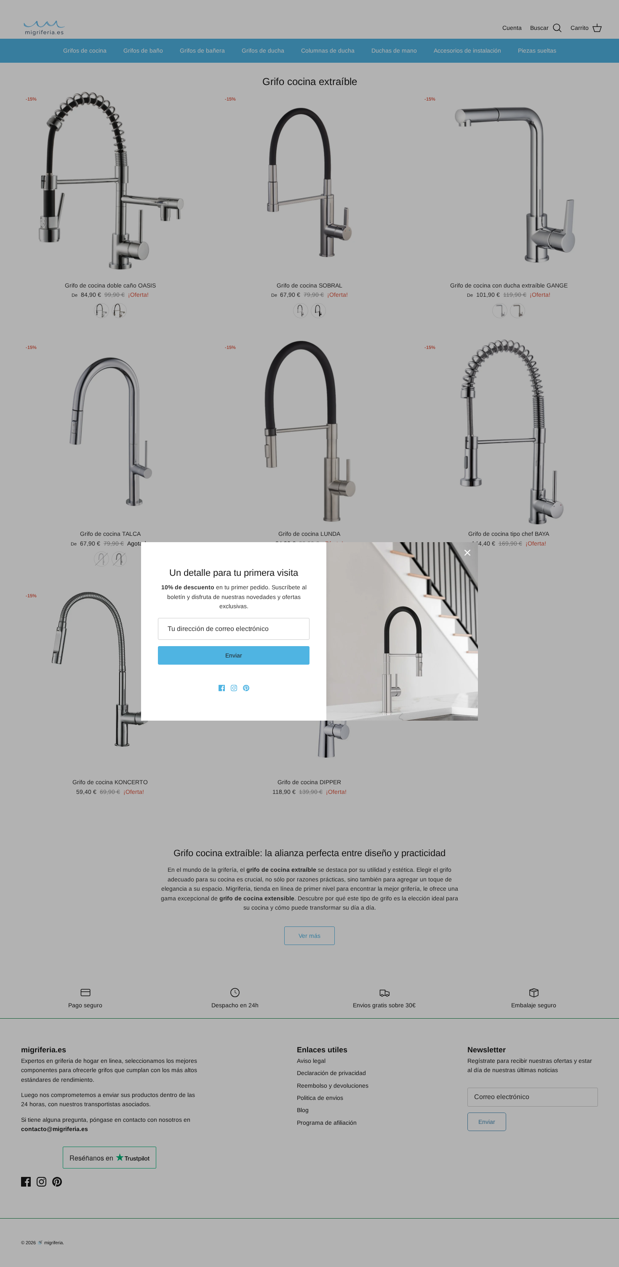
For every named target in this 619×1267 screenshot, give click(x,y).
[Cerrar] (467, 552)
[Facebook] (222, 688)
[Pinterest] (246, 688)
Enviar (233, 655)
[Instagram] (234, 688)
